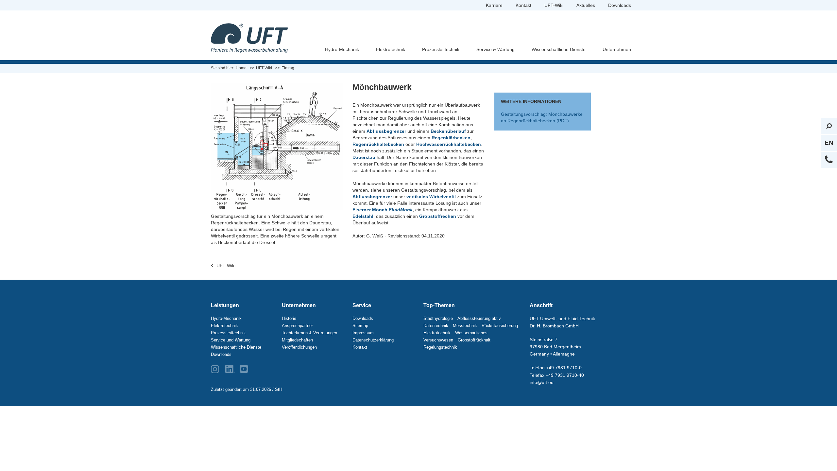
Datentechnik (435, 325)
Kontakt (523, 5)
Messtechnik (465, 325)
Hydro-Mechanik (342, 49)
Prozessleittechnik (440, 49)
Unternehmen (617, 49)
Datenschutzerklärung (373, 340)
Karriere (494, 5)
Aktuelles (585, 5)
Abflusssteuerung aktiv (479, 318)
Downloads (619, 5)
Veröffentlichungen (299, 347)
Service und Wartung (230, 340)
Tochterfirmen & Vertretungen (309, 332)
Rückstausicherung (500, 325)
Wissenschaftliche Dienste (559, 49)
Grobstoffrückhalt (474, 340)
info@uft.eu (542, 382)
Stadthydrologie (438, 318)
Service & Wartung (495, 49)
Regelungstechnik (440, 347)
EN (829, 142)
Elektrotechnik (390, 49)
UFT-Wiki (553, 5)
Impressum (363, 332)
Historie (289, 318)
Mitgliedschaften (297, 340)
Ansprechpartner (297, 325)
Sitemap (360, 325)
